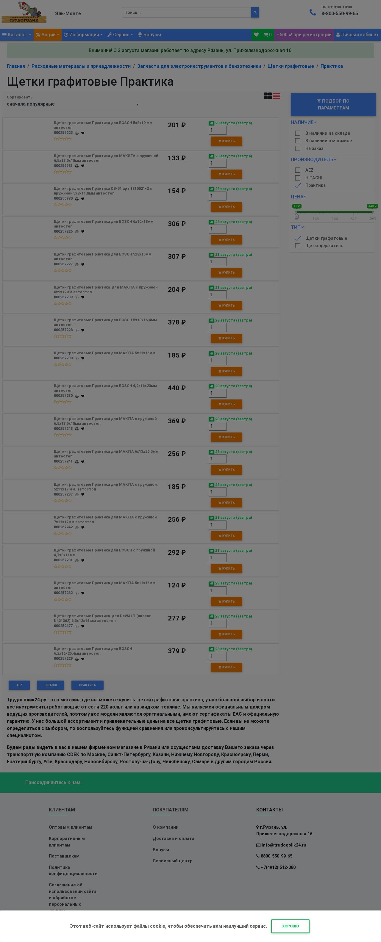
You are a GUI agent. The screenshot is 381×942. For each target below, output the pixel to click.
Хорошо (290, 926)
